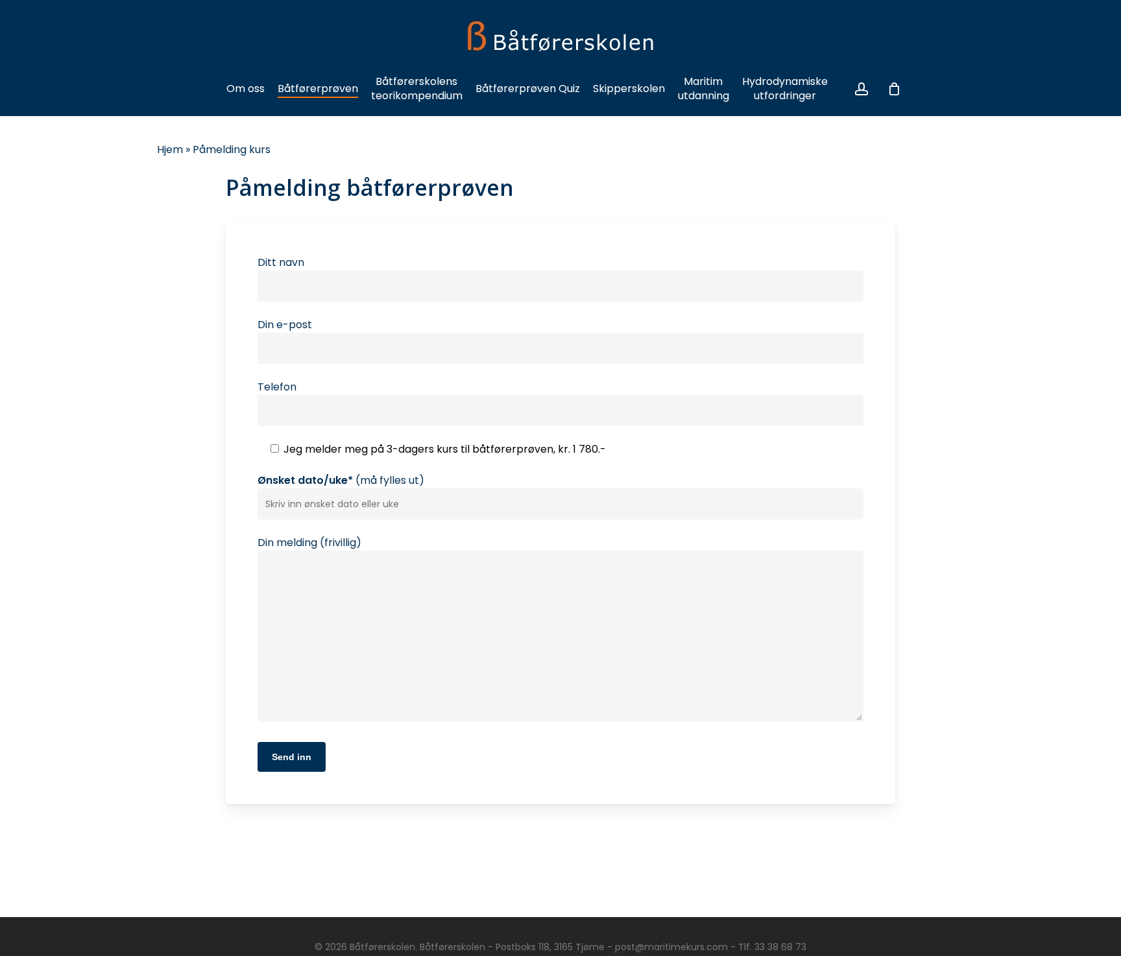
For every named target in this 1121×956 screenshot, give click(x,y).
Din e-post (285, 324)
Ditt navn (281, 262)
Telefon (277, 386)
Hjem (170, 149)
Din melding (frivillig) (309, 542)
